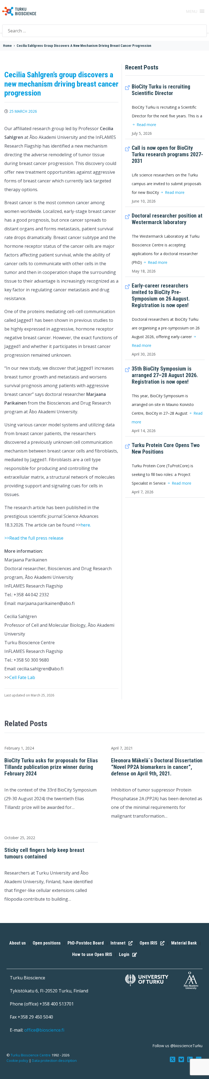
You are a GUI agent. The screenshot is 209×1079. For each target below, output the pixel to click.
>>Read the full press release (33, 538)
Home (7, 46)
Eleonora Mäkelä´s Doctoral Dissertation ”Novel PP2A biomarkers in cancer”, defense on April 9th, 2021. (156, 767)
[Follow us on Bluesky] (181, 1059)
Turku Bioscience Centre (31, 1055)
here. (86, 525)
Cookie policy (17, 1060)
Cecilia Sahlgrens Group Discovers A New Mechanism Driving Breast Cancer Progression (84, 46)
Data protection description (54, 1060)
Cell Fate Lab (22, 677)
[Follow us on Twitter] (173, 1059)
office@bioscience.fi (44, 1030)
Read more (146, 124)
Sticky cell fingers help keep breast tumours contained (44, 853)
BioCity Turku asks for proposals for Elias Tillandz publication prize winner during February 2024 (51, 767)
